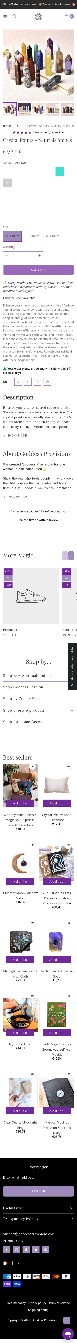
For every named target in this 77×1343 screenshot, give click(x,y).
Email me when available (19, 298)
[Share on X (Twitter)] (37, 382)
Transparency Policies (20, 1219)
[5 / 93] (67, 109)
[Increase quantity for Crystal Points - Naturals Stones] (39, 255)
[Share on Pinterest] (47, 382)
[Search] (14, 16)
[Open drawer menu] (5, 16)
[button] (38, 519)
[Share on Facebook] (28, 382)
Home (7, 126)
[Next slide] (68, 65)
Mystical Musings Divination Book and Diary (56, 1127)
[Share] (18, 382)
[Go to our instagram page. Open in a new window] (16, 1249)
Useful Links (13, 1208)
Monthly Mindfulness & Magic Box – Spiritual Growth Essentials (20, 820)
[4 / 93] (53, 109)
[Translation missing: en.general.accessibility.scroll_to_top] (66, 1320)
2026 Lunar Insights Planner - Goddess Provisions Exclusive (57, 898)
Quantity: (9, 247)
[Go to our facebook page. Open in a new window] (6, 1249)
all (19, 126)
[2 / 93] (24, 109)
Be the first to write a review (38, 520)
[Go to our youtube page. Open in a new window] (36, 1249)
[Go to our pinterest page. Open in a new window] (45, 1249)
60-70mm (32, 236)
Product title (12, 630)
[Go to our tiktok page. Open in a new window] (26, 1249)
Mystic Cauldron (20, 1044)
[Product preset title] (31, 596)
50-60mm (12, 236)
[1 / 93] (10, 109)
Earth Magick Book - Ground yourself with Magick (57, 1049)
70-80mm (52, 236)
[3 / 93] (38, 109)
